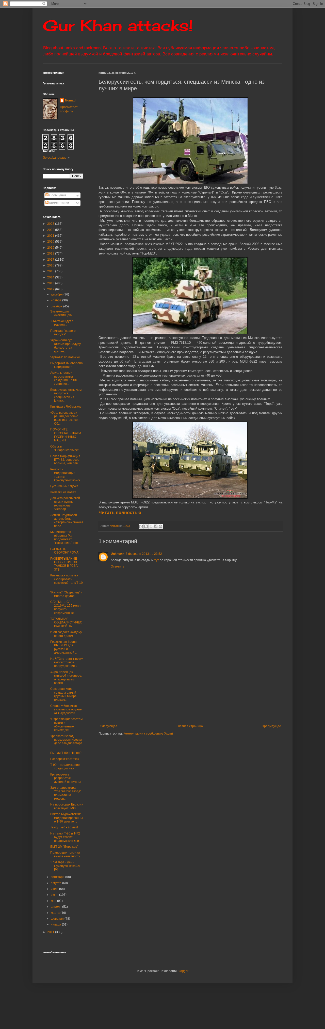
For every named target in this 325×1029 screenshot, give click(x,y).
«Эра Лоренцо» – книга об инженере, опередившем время (66, 677)
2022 (51, 230)
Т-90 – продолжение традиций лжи (65, 766)
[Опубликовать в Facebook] (155, 526)
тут (156, 560)
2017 (51, 259)
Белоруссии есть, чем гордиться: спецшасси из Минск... (66, 395)
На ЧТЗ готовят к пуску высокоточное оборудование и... (66, 662)
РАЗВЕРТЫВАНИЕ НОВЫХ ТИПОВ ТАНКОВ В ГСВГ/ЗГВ (64, 564)
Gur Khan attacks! (118, 25)
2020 (51, 241)
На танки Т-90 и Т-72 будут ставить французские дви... (65, 837)
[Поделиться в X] (150, 526)
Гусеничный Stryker (64, 486)
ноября (56, 300)
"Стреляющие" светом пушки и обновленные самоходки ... (66, 724)
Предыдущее (271, 726)
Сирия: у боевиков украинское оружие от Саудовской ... (66, 709)
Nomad (70, 100)
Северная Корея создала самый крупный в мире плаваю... (63, 694)
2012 (51, 289)
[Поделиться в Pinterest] (160, 526)
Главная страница (189, 726)
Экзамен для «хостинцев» (61, 313)
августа (56, 883)
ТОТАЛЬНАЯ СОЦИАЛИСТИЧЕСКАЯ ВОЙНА (66, 622)
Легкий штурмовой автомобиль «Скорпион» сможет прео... (66, 520)
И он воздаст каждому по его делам (66, 633)
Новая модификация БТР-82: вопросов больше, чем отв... (65, 459)
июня (55, 895)
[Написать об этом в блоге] (146, 526)
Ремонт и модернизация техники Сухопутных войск (65, 475)
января (56, 924)
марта (55, 913)
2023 (51, 224)
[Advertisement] (212, 682)
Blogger (182, 971)
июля (55, 889)
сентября (58, 877)
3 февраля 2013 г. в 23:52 (144, 554)
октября (57, 306)
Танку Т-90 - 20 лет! (64, 827)
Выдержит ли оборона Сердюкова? (66, 364)
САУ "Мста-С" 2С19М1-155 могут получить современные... (65, 607)
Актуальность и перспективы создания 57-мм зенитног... (63, 378)
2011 (51, 932)
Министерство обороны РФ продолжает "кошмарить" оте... (65, 537)
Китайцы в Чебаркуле (66, 406)
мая (54, 901)
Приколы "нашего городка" (63, 332)
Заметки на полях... (64, 492)
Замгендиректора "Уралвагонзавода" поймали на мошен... (65, 793)
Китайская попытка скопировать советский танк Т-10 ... (66, 581)
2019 (51, 247)
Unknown (117, 554)
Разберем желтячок (64, 759)
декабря (57, 294)
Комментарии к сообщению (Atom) (148, 733)
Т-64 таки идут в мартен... (61, 322)
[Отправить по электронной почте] (141, 526)
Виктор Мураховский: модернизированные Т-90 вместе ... (66, 817)
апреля (56, 906)
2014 (51, 277)
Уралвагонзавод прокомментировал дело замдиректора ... (66, 741)
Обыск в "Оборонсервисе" (64, 448)
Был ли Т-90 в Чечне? (66, 753)
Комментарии (58, 203)
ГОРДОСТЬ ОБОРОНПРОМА (64, 550)
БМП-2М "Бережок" (64, 846)
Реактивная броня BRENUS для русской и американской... (63, 647)
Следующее (108, 726)
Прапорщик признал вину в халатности (65, 854)
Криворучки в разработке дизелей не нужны (65, 778)
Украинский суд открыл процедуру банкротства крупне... (65, 345)
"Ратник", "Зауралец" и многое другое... (66, 594)
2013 (51, 283)
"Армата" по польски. (65, 357)
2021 (51, 235)
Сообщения (57, 195)
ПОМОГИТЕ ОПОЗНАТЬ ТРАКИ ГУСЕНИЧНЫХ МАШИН (65, 435)
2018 (51, 253)
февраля (57, 918)
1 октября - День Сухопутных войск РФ (65, 865)
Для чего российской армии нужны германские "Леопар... (65, 503)
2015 (51, 271)
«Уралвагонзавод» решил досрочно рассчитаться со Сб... (64, 418)
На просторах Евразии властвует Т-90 (66, 806)
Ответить (117, 566)
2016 (51, 265)
